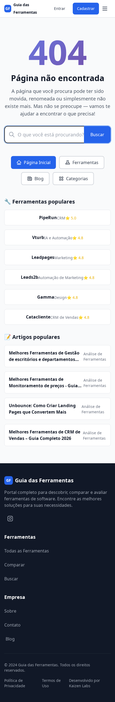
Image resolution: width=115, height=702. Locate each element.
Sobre (10, 611)
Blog (39, 179)
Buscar (97, 134)
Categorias (77, 179)
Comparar (14, 565)
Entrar (59, 8)
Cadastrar (86, 8)
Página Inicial (37, 162)
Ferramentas (85, 162)
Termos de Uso (51, 683)
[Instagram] (10, 518)
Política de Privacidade (14, 683)
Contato (12, 625)
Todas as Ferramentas (26, 551)
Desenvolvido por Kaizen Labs (84, 683)
